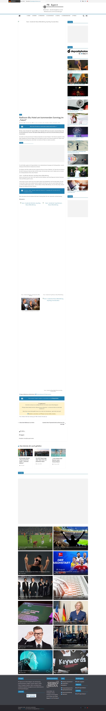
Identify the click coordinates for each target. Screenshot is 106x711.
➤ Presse (74, 15)
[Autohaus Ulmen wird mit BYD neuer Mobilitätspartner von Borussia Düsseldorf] (70, 637)
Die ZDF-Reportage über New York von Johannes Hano (41, 459)
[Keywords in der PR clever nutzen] (70, 662)
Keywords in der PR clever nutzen (62, 670)
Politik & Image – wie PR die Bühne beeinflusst (65, 621)
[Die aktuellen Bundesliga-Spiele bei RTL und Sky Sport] (70, 563)
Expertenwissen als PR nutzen (26, 646)
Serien (59, 122)
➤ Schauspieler (50, 15)
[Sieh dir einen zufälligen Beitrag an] (86, 15)
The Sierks (55, 698)
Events (36, 122)
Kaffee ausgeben (80, 681)
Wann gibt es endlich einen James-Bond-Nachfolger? (31, 596)
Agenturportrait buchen (67, 689)
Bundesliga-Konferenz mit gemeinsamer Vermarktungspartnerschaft (70, 547)
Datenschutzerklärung (67, 692)
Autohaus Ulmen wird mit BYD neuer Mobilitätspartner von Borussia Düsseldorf (70, 645)
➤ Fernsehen (41, 15)
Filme (43, 122)
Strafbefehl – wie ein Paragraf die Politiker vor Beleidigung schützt (34, 571)
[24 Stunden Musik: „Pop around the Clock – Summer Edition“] (25, 449)
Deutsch (13, 1)
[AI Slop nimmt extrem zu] (70, 588)
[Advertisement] (41, 153)
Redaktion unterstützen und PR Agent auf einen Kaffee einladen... (42, 413)
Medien (51, 122)
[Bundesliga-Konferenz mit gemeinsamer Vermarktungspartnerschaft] (70, 538)
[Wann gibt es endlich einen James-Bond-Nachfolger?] (35, 588)
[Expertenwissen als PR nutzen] (35, 637)
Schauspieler (55, 122)
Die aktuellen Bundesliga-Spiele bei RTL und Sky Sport (66, 571)
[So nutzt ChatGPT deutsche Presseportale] (35, 662)
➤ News (28, 15)
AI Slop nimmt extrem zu (60, 596)
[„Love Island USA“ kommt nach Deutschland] (58, 449)
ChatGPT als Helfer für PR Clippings (27, 621)
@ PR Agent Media (81, 687)
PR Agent (21, 122)
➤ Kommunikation (66, 15)
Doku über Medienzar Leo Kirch (27, 422)
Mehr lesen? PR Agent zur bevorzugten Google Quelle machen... (43, 126)
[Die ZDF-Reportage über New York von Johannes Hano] (42, 449)
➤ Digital (58, 15)
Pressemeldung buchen (67, 687)
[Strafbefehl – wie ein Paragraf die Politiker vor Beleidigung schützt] (35, 563)
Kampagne (47, 122)
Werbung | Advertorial (67, 681)
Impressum (64, 694)
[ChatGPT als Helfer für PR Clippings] (35, 613)
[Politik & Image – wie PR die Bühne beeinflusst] (70, 613)
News (20, 114)
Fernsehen (40, 122)
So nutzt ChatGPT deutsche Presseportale (28, 670)
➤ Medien (34, 15)
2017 (34, 122)
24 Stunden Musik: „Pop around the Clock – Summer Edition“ (24, 460)
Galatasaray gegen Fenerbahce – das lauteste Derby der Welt (33, 547)
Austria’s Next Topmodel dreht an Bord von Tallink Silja (53, 423)
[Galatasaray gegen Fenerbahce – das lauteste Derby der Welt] (35, 538)
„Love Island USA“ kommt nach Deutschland (57, 460)
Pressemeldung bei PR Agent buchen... (44, 394)
